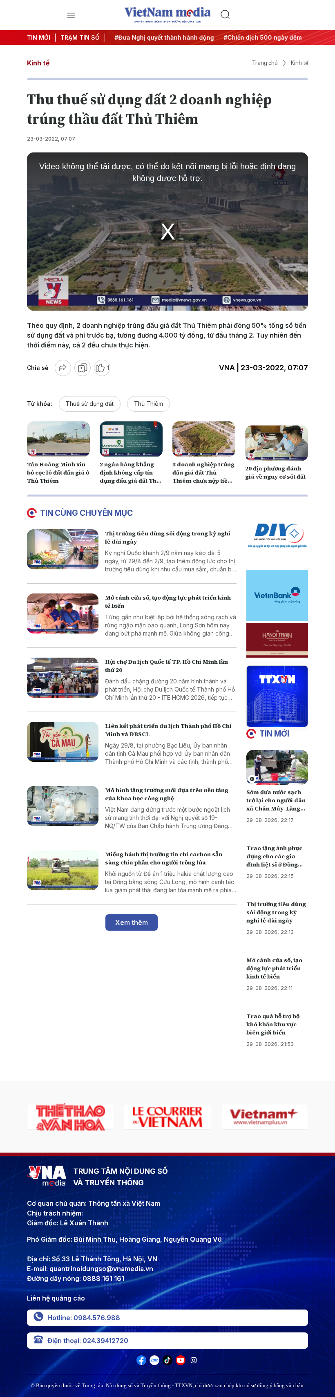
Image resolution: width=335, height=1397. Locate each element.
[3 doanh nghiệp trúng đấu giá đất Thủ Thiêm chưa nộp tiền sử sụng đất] (203, 439)
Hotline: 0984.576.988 (83, 1318)
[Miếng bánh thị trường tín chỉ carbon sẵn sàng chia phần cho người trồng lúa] (62, 870)
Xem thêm (131, 922)
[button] (273, 720)
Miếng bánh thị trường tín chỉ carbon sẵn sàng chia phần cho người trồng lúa (163, 858)
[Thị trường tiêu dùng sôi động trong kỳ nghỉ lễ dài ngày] (62, 549)
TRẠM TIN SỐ (80, 37)
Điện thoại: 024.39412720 (87, 1341)
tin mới (274, 734)
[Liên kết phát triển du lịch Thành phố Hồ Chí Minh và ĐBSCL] (62, 742)
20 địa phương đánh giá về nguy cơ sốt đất (275, 472)
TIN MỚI (38, 37)
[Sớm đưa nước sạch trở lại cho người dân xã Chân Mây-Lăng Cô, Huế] (277, 767)
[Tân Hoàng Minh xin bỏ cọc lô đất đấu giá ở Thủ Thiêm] (58, 439)
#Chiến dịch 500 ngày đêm (259, 37)
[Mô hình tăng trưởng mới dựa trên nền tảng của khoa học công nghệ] (62, 806)
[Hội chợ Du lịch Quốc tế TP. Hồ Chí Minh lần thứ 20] (62, 678)
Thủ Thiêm (148, 403)
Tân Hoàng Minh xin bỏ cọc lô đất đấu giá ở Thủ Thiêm (58, 472)
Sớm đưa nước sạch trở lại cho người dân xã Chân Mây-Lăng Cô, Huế (276, 804)
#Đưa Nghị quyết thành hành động (160, 37)
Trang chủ (265, 63)
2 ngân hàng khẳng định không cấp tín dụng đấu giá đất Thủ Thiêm (130, 476)
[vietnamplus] (167, 1117)
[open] (71, 15)
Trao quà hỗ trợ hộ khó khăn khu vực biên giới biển (272, 1024)
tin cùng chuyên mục (86, 513)
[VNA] (141, 1363)
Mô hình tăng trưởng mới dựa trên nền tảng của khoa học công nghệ (166, 794)
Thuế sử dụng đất (90, 403)
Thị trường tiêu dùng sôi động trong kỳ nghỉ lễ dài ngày (276, 912)
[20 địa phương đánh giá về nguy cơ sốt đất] (276, 443)
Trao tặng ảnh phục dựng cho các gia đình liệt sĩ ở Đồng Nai (274, 860)
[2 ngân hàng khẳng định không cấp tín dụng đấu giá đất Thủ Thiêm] (131, 439)
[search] (264, 15)
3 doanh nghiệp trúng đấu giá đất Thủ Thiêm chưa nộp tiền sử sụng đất (203, 476)
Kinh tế (38, 63)
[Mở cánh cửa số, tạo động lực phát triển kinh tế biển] (62, 613)
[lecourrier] (70, 1117)
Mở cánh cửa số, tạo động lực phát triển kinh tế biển (274, 968)
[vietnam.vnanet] (264, 1117)
